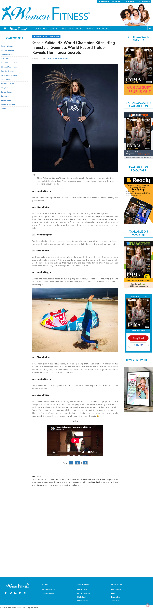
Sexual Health (6, 92)
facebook (6, 593)
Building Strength (7, 50)
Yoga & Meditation (8, 104)
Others (3, 108)
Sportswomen (54, 36)
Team (113, 593)
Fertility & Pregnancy (9, 75)
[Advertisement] (138, 451)
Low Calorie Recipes (83, 593)
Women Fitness (46, 13)
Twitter (11, 593)
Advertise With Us (48, 590)
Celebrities (5, 58)
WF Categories (81, 590)
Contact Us (115, 601)
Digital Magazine (48, 593)
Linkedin (15, 593)
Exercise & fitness (7, 71)
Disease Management (9, 67)
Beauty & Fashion (7, 46)
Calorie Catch (6, 54)
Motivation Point (41, 36)
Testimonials (115, 597)
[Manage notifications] (148, 605)
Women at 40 (6, 100)
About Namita (116, 590)
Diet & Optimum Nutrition (11, 63)
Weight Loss (5, 88)
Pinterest (20, 593)
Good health (6, 79)
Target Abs (5, 96)
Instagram (25, 593)
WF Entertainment (82, 601)
